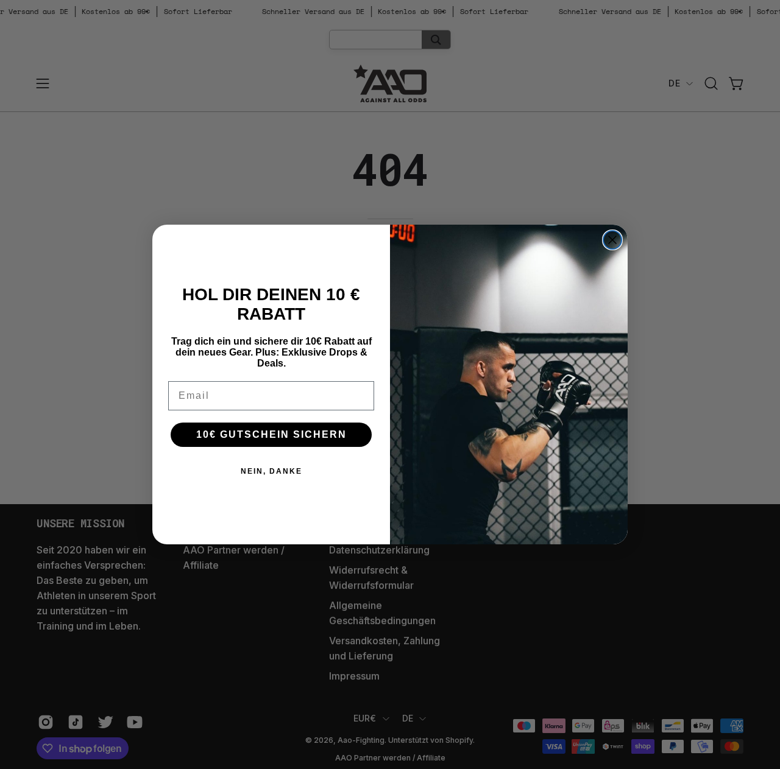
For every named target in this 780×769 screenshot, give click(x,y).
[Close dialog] (612, 240)
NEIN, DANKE (271, 471)
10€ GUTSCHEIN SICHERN (271, 434)
